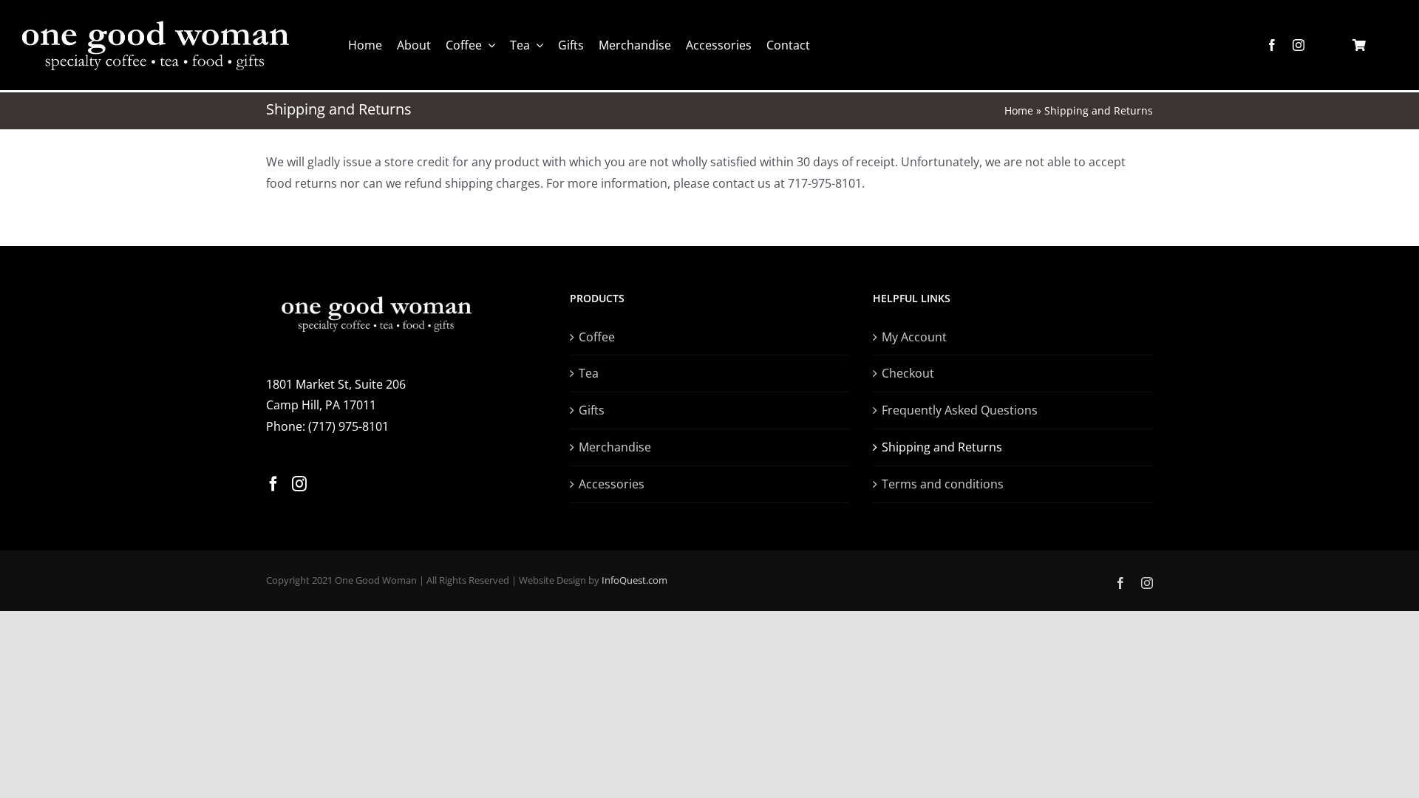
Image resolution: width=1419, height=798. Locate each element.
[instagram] (1298, 45)
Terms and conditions (943, 484)
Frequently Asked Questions (960, 410)
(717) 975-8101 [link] (348, 426)
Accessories (611, 484)
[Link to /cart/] (1359, 45)
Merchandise (615, 447)
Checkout (908, 373)
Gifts (592, 410)
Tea (589, 373)
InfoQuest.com (634, 580)
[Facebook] (273, 484)
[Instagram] (299, 484)
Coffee (597, 337)
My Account (914, 337)
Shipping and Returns (942, 447)
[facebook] (1272, 45)
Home (1018, 110)
